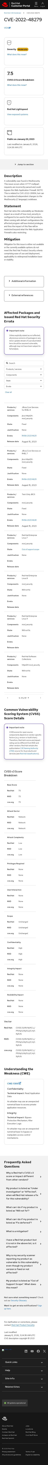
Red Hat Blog (30, 1432)
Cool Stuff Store (32, 1435)
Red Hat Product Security (22, 1325)
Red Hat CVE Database (12, 13)
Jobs (27, 1426)
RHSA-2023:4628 (29, 520)
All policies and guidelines (11, 1455)
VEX (6, 27)
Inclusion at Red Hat (9, 1435)
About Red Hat (7, 1426)
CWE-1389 (12, 1083)
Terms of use (30, 1452)
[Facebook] (38, 1352)
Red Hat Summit (8, 1438)
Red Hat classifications (29, 753)
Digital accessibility (33, 1455)
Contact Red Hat (8, 1432)
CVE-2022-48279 (33, 13)
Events (4, 1429)
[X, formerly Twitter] (44, 1352)
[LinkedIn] (26, 1352)
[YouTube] (32, 1352)
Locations (29, 1429)
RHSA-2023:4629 (29, 436)
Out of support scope (30, 549)
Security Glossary (18, 1300)
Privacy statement (8, 1452)
